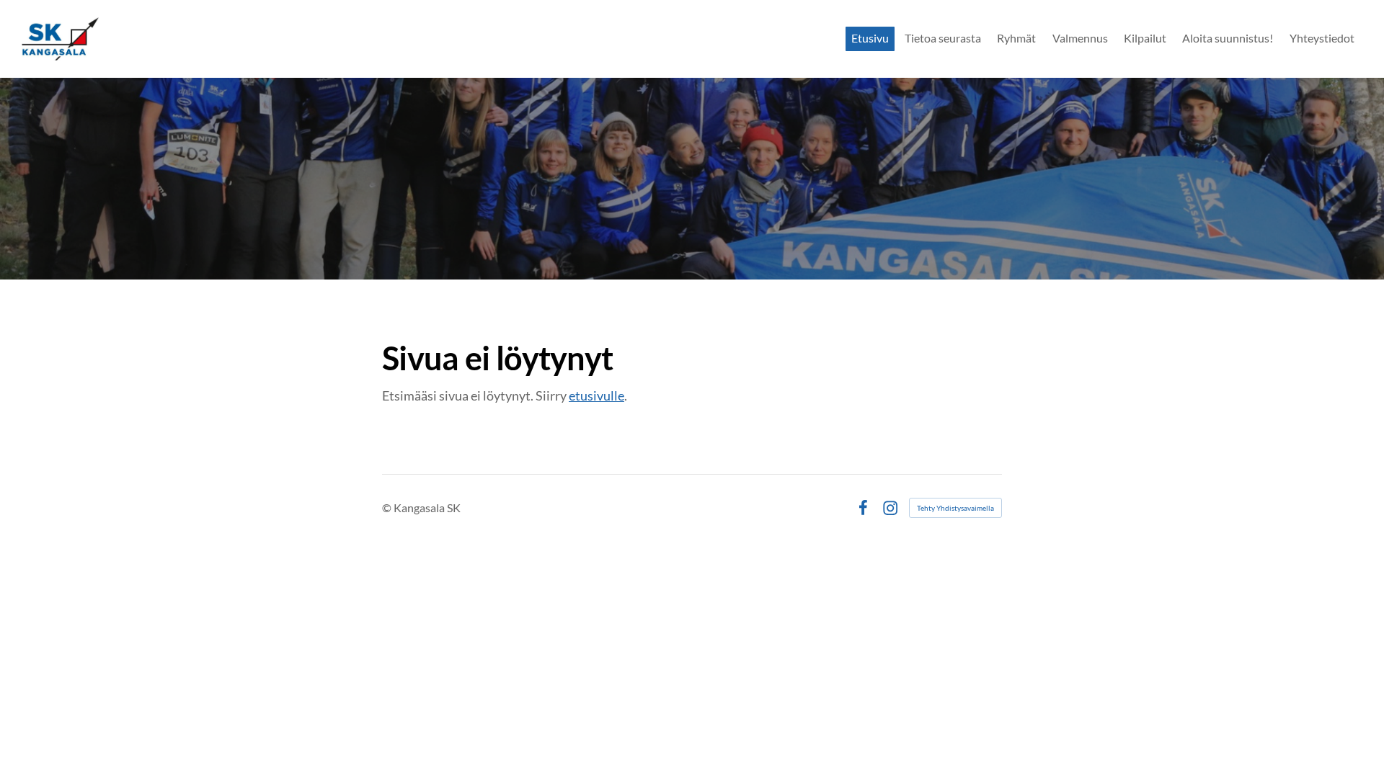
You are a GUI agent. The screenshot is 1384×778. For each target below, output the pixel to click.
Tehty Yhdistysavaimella (955, 508)
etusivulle (596, 395)
